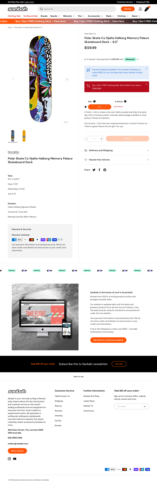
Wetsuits (67, 16)
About (135, 16)
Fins (80, 16)
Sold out (127, 138)
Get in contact (17, 451)
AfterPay (59, 415)
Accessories (94, 16)
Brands (44, 16)
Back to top (78, 376)
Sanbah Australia (19, 480)
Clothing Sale (14, 16)
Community (89, 410)
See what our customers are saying (108, 340)
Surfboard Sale (31, 16)
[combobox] (76, 9)
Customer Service (125, 2)
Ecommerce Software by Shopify (37, 480)
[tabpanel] (40, 187)
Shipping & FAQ (142, 2)
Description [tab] (13, 152)
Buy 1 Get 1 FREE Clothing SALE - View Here (36, 21)
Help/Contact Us (62, 396)
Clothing (122, 16)
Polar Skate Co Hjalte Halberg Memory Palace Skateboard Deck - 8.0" (29, 27)
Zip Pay (58, 420)
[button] (147, 9)
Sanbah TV (88, 406)
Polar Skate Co (90, 34)
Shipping (59, 401)
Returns (58, 406)
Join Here (119, 364)
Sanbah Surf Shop (91, 396)
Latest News (89, 401)
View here (96, 88)
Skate (108, 16)
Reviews (127, 9)
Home (10, 27)
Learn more (35, 2)
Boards (53, 16)
